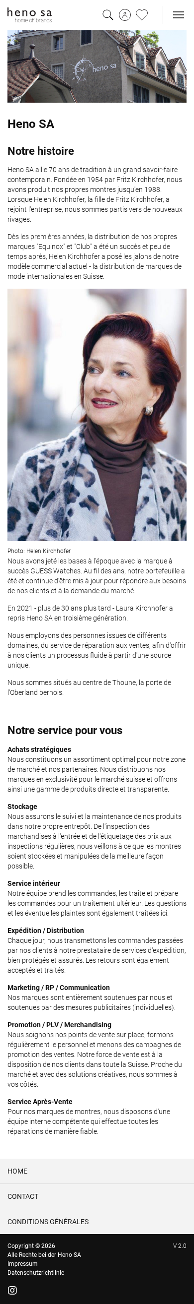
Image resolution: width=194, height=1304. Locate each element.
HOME (17, 1171)
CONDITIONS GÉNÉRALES (48, 1222)
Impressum (22, 1263)
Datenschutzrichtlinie (35, 1272)
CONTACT (22, 1196)
